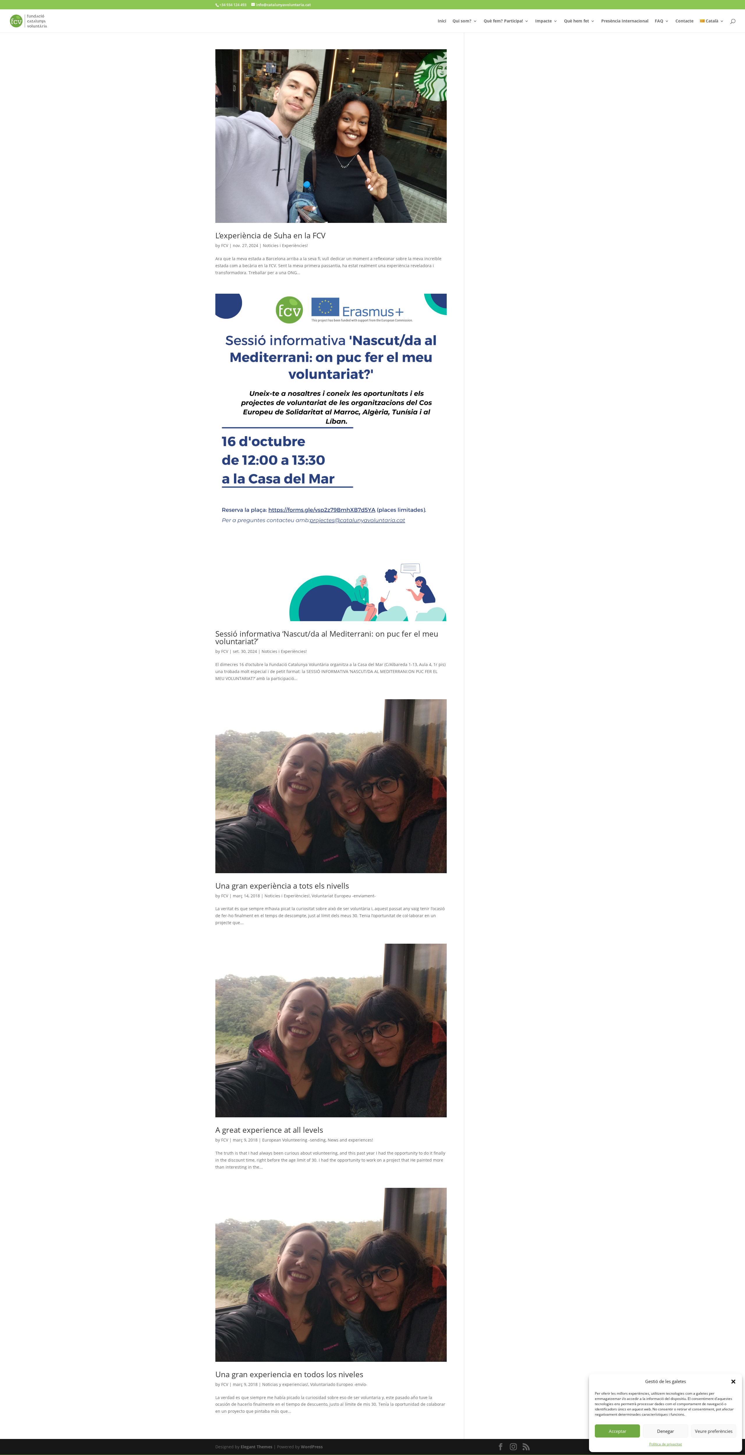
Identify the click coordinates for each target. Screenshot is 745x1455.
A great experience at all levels (269, 1130)
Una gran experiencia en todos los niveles (289, 1374)
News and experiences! (350, 1140)
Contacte (684, 21)
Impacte (543, 21)
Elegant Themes (256, 1446)
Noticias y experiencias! (285, 1384)
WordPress (312, 1446)
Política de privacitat (665, 1444)
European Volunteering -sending (294, 1140)
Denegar (665, 1431)
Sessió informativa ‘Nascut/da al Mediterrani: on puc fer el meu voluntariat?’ (326, 637)
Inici (442, 21)
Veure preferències (713, 1431)
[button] (733, 1381)
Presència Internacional (624, 21)
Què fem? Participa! (503, 21)
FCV (224, 245)
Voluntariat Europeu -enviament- (344, 896)
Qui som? (462, 21)
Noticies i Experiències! (285, 245)
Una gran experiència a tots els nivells (282, 885)
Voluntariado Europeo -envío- (338, 1384)
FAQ (659, 21)
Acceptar (617, 1431)
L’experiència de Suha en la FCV (270, 235)
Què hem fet (576, 21)
